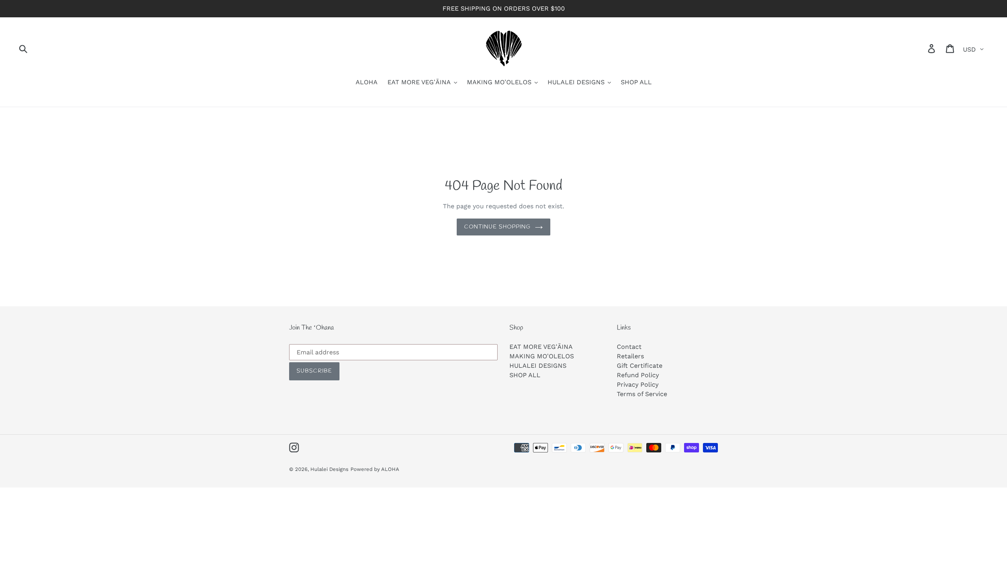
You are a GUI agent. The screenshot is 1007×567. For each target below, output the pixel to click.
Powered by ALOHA (374, 469)
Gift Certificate (639, 365)
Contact (629, 346)
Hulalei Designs (329, 469)
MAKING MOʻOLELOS (541, 356)
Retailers (630, 356)
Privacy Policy (637, 384)
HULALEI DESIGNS (537, 365)
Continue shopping (497, 227)
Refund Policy (638, 375)
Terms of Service (642, 394)
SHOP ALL (524, 375)
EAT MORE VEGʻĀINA (541, 346)
